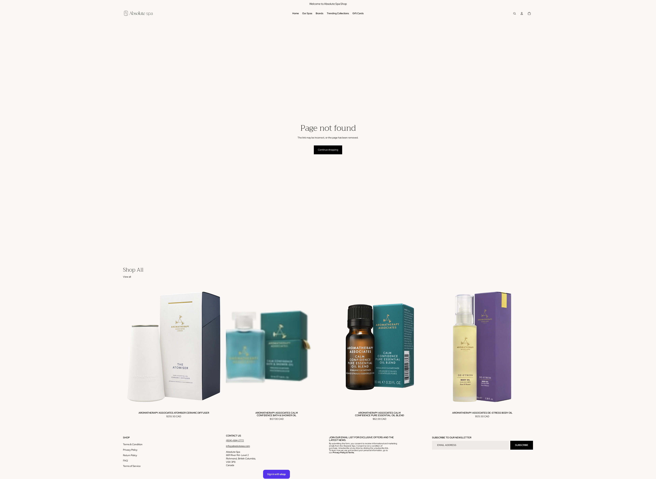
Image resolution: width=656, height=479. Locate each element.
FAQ (125, 460)
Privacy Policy (130, 449)
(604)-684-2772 (235, 440)
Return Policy (130, 455)
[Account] (521, 13)
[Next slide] (322, 346)
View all (127, 276)
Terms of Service (132, 466)
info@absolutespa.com (238, 446)
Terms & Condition (132, 444)
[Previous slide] (231, 346)
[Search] (514, 13)
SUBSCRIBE (521, 445)
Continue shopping (328, 149)
